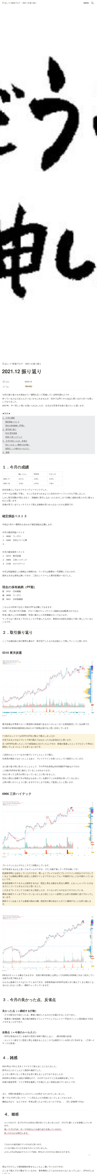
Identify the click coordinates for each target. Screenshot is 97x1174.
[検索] (92, 2)
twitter (86, 3)
